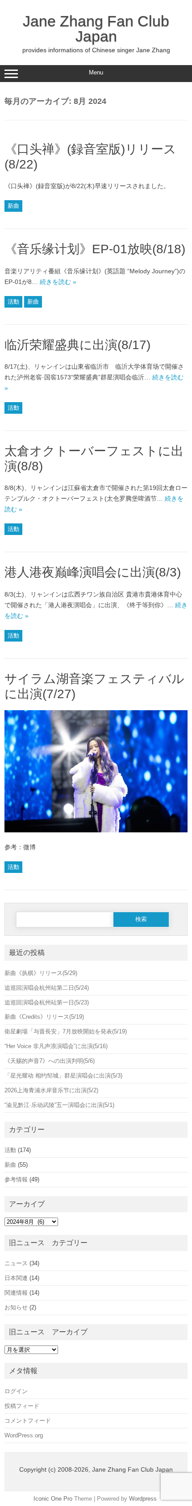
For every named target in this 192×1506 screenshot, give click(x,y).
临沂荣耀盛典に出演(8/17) (77, 345)
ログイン (16, 1391)
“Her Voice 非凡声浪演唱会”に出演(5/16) (56, 1046)
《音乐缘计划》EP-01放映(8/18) (94, 249)
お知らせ (16, 1307)
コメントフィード (27, 1420)
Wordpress (143, 1498)
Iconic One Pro (52, 1498)
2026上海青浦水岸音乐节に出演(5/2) (51, 1090)
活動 (13, 301)
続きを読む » (58, 281)
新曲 (13, 205)
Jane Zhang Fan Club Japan (96, 28)
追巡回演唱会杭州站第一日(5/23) (46, 1002)
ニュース (16, 1263)
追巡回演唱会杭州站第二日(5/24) (46, 987)
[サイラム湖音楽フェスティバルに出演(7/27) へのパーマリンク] (96, 836)
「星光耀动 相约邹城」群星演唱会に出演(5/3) (63, 1075)
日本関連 (16, 1278)
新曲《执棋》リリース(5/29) (46, 973)
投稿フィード (21, 1406)
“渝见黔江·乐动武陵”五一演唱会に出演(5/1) (59, 1105)
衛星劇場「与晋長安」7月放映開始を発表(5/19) (65, 1031)
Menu (96, 72)
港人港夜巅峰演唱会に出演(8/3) (92, 572)
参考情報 (16, 1179)
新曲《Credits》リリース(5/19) (44, 1016)
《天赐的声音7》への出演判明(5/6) (49, 1060)
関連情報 (16, 1292)
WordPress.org (23, 1435)
